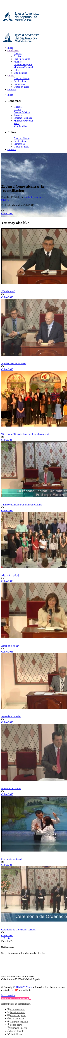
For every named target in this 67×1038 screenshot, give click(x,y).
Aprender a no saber (11, 716)
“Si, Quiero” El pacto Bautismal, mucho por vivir (25, 434)
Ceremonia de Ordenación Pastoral (18, 929)
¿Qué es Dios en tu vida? (13, 363)
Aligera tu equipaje (10, 575)
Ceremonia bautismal (11, 859)
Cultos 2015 (7, 213)
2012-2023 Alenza (23, 987)
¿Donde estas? (8, 291)
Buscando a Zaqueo (11, 788)
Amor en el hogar (10, 645)
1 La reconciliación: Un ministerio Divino (21, 504)
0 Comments (37, 197)
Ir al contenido (8, 995)
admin (27, 197)
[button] (16, 998)
